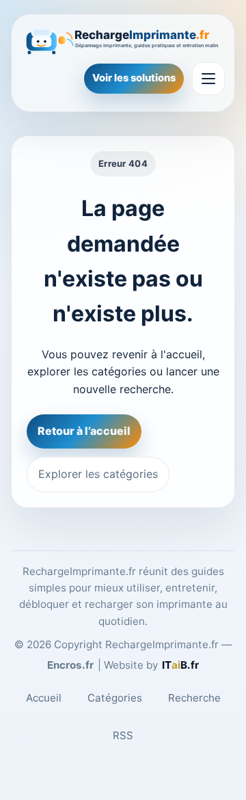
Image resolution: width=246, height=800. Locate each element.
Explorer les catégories (98, 474)
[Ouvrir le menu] (208, 78)
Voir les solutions (134, 78)
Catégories (114, 697)
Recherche (194, 697)
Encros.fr (70, 664)
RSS (123, 735)
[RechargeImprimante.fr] (123, 39)
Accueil (44, 697)
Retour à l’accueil (84, 431)
